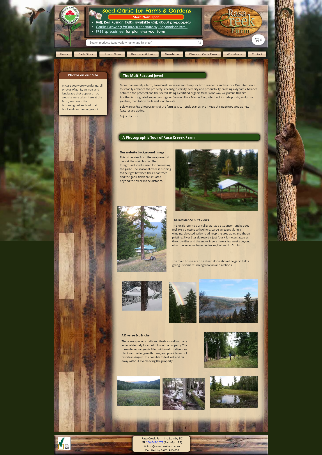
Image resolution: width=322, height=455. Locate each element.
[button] (112, 54)
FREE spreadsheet (110, 31)
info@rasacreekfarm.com (163, 446)
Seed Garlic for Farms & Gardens (146, 10)
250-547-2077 (154, 442)
